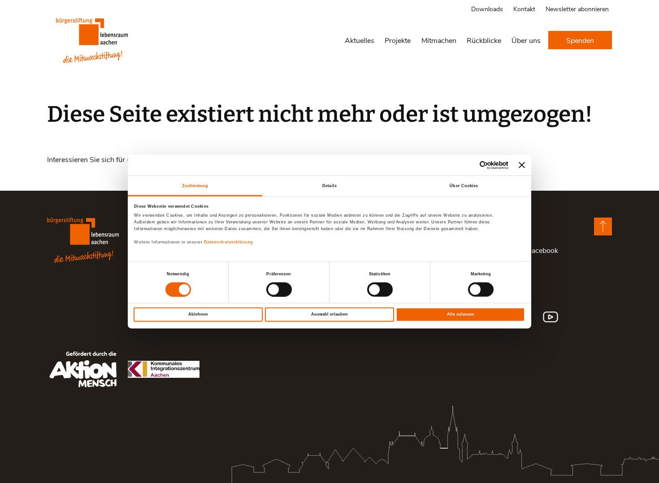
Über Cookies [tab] (464, 185)
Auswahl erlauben (329, 314)
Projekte (398, 40)
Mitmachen (438, 40)
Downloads (487, 8)
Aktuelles (359, 40)
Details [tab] (329, 185)
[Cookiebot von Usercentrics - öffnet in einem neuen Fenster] (469, 165)
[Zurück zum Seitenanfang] (603, 226)
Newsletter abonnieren (577, 8)
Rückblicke (484, 40)
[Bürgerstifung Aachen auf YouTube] (550, 317)
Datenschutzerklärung (228, 242)
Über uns (526, 40)
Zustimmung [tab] (195, 185)
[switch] (279, 289)
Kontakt (524, 8)
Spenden (580, 40)
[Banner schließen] (522, 165)
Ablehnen (198, 314)
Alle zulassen (460, 314)
